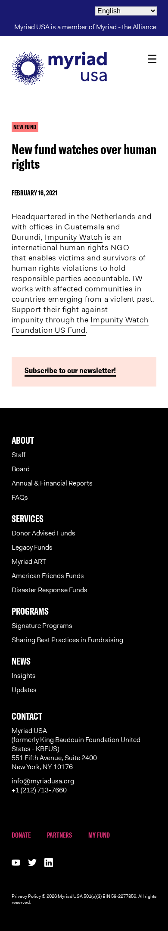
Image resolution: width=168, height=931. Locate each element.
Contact (27, 716)
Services (28, 518)
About (23, 440)
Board (21, 468)
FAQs (20, 497)
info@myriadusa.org (43, 781)
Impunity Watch (74, 237)
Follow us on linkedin (48, 862)
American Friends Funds (48, 575)
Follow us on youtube (16, 862)
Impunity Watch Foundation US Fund (80, 325)
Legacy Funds (32, 547)
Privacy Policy (26, 896)
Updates (24, 689)
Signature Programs (42, 625)
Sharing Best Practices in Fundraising (67, 639)
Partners (59, 835)
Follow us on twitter (32, 862)
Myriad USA (84, 68)
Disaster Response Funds (49, 589)
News (21, 661)
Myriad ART (29, 561)
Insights (24, 675)
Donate (21, 835)
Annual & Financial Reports (52, 483)
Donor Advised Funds (43, 533)
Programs (30, 611)
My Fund (99, 835)
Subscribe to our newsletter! (70, 370)
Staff (18, 454)
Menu (152, 59)
